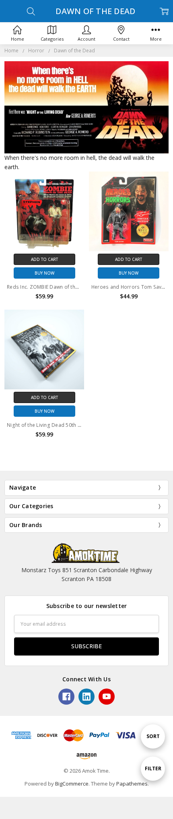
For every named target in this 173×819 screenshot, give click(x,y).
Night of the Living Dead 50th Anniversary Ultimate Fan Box (77, 425)
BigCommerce (72, 783)
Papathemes (132, 783)
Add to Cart (44, 259)
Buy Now (44, 273)
